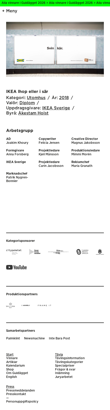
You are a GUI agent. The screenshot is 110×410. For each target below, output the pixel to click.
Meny (11, 11)
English (11, 377)
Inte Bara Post (59, 338)
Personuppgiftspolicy (22, 401)
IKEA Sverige (56, 108)
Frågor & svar (65, 369)
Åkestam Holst (33, 113)
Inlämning (62, 373)
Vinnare (12, 358)
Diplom (27, 103)
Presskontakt (16, 394)
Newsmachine (34, 338)
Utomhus (36, 98)
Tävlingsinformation (70, 358)
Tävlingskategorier (69, 362)
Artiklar (11, 362)
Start (10, 354)
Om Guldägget (17, 373)
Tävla (59, 354)
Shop (10, 369)
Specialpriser (64, 365)
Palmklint (13, 338)
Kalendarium (15, 365)
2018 (64, 98)
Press (10, 386)
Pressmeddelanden (20, 390)
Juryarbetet (64, 377)
